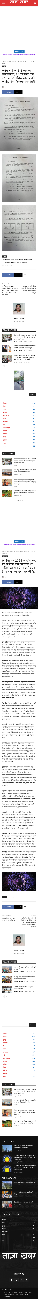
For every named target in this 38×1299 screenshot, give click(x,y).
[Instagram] (16, 1280)
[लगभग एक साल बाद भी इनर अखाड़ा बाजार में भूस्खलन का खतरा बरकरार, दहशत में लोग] (7, 493)
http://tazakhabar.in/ (19, 321)
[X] (22, 1280)
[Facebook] (11, 1280)
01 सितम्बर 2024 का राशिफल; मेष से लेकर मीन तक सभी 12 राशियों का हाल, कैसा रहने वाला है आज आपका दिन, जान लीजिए (10, 290)
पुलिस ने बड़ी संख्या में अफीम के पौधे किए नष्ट (24, 1182)
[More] (25, 92)
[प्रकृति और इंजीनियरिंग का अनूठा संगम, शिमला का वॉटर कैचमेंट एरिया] (7, 1148)
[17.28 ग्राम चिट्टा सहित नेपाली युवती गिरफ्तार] (7, 1194)
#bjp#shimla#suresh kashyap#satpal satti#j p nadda (17, 259)
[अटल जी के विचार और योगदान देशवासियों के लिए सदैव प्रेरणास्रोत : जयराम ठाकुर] (7, 348)
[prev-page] (3, 366)
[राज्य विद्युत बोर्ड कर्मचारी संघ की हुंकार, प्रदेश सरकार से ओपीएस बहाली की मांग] (7, 472)
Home (4, 61)
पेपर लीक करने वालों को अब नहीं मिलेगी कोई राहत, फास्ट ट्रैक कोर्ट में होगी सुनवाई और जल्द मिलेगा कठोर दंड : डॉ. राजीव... (24, 357)
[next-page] (6, 366)
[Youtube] (26, 1280)
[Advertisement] (19, 26)
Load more (18, 500)
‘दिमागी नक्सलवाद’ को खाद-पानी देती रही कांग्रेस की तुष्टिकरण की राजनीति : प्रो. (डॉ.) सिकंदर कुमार (25, 482)
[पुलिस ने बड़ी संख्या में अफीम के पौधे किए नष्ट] (7, 1185)
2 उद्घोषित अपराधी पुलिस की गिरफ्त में (23, 1202)
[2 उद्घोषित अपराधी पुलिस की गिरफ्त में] (7, 1204)
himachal (5, 361)
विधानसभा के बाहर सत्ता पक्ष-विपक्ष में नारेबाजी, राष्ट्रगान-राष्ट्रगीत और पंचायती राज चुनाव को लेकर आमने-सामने (25, 337)
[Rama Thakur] (3, 87)
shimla (9, 61)
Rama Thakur (10, 87)
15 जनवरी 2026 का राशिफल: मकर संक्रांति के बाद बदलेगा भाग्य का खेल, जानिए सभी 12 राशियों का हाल (25, 1157)
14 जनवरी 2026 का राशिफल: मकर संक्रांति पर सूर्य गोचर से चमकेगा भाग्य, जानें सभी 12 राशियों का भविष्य (25, 1167)
